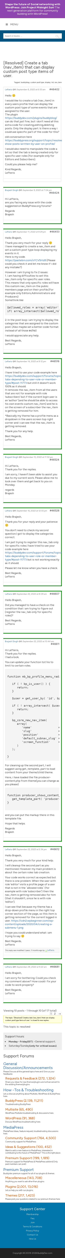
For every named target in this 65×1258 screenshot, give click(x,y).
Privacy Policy (32, 1230)
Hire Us (32, 1239)
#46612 (54, 849)
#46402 (54, 89)
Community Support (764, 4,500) (30, 1138)
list (52, 82)
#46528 (54, 510)
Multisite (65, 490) (19, 1109)
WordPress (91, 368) (20, 1118)
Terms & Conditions (32, 1226)
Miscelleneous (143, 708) (23, 1178)
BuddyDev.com (44, 1253)
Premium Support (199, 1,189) (27, 1158)
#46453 (54, 231)
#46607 (54, 593)
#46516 (54, 361)
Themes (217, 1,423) (20, 1195)
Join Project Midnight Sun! (32, 6)
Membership (32, 1214)
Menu (14, 24)
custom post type (37, 82)
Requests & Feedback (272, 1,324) (30, 1078)
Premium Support (18, 1169)
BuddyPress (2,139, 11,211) (24, 1101)
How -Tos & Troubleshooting (28, 1090)
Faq (32, 1218)
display (47, 82)
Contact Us (32, 1234)
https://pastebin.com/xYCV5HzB (25, 260)
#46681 (54, 966)
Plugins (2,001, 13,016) (21, 1187)
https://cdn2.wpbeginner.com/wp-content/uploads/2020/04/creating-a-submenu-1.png (29, 924)
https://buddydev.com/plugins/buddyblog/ (31, 118)
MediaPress (13, 1127)
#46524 (54, 459)
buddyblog (25, 82)
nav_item (58, 82)
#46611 (55, 644)
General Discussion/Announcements (28, 1065)
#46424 (54, 192)
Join (33, 1222)
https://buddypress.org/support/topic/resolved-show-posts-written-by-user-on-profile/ (35, 142)
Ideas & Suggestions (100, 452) (28, 1147)
